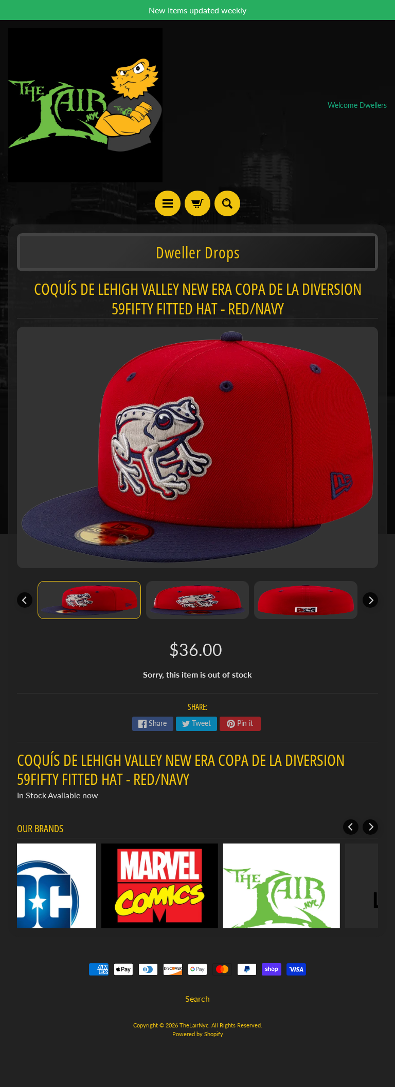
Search (197, 998)
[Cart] (197, 203)
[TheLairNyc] (85, 105)
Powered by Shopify (197, 1033)
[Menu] (168, 203)
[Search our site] (227, 203)
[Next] (370, 600)
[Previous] (24, 600)
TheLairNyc (193, 1025)
